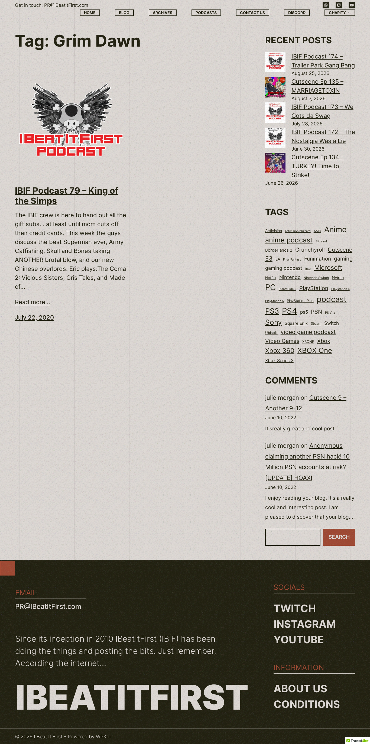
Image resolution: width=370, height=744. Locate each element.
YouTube (299, 639)
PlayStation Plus (300, 300)
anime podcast (289, 240)
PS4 (289, 311)
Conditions (307, 704)
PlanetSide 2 (287, 289)
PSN (316, 311)
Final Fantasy (292, 259)
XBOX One (314, 350)
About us (300, 688)
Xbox (323, 340)
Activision (273, 231)
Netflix (270, 278)
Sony (273, 322)
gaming (343, 258)
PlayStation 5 (274, 301)
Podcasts (206, 13)
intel (308, 269)
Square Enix (296, 323)
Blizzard (321, 241)
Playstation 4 (340, 289)
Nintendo (290, 277)
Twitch (295, 608)
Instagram (305, 624)
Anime (335, 229)
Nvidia (338, 277)
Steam (316, 323)
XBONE (308, 342)
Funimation (317, 259)
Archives (162, 13)
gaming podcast (283, 268)
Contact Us (252, 13)
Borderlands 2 (278, 250)
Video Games (282, 340)
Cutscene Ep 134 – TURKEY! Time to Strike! (317, 166)
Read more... (32, 302)
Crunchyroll (310, 249)
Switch (331, 323)
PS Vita (330, 312)
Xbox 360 (279, 351)
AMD (317, 231)
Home (90, 13)
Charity (337, 13)
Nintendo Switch (316, 278)
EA (277, 259)
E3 (268, 258)
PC (270, 287)
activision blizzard (298, 231)
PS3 (272, 311)
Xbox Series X (279, 360)
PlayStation (313, 288)
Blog (124, 13)
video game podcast (308, 332)
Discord (297, 13)
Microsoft (328, 267)
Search (339, 537)
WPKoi (103, 736)
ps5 (304, 312)
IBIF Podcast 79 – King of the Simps (66, 196)
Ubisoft (271, 332)
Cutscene (340, 249)
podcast (332, 299)
